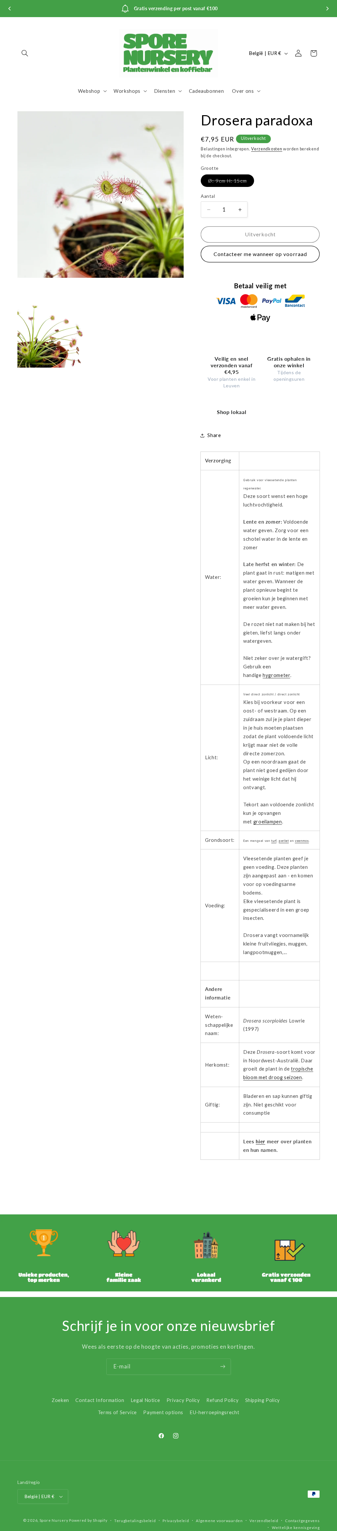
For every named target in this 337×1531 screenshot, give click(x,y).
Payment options (163, 1412)
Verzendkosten (266, 148)
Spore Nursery (53, 1520)
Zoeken (60, 1400)
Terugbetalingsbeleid (135, 1520)
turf (273, 841)
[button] (25, 53)
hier (260, 1141)
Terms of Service (117, 1412)
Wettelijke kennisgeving (296, 1527)
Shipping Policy (262, 1400)
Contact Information (99, 1400)
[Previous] (10, 8)
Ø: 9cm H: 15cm (231, 182)
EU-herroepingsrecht (214, 1412)
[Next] (327, 8)
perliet (284, 841)
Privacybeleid (176, 1520)
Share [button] (214, 435)
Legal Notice (145, 1400)
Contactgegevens (302, 1520)
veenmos (302, 841)
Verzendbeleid (263, 1520)
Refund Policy (222, 1400)
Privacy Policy (183, 1400)
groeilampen (267, 821)
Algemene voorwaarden (219, 1520)
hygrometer (276, 675)
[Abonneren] (222, 1367)
